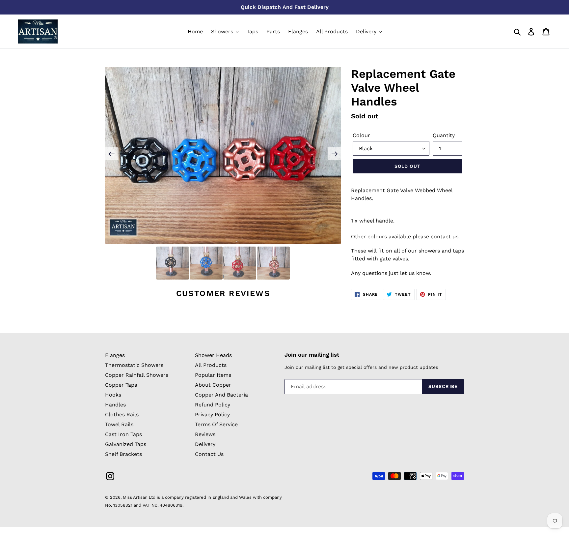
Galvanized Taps (125, 444)
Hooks (113, 395)
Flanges (115, 355)
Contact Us (209, 454)
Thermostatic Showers (134, 365)
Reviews (205, 434)
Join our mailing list (311, 354)
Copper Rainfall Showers (136, 375)
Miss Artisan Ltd (139, 497)
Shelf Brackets (123, 454)
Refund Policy (212, 404)
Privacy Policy (212, 414)
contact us (444, 236)
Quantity (444, 135)
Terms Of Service (216, 424)
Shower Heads (213, 355)
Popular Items (213, 375)
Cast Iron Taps (123, 434)
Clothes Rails (122, 414)
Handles (115, 404)
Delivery (205, 444)
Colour (361, 135)
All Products (211, 365)
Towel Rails (119, 424)
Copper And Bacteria (221, 395)
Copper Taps (121, 385)
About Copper (213, 385)
